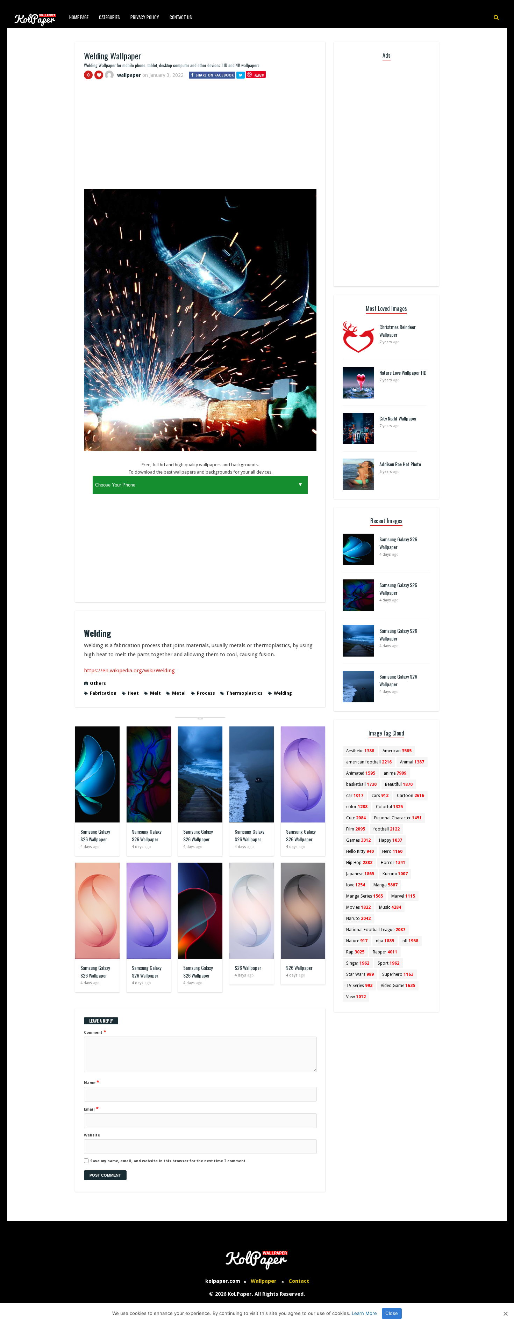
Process (206, 693)
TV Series (359, 985)
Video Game (398, 985)
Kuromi (395, 873)
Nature (356, 940)
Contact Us (181, 17)
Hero (392, 851)
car (354, 795)
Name (91, 1082)
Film (355, 829)
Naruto (358, 918)
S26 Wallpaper (248, 967)
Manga (385, 885)
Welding (283, 693)
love (355, 885)
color (356, 806)
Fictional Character (398, 817)
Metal (179, 693)
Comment (95, 1032)
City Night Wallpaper (398, 418)
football (386, 829)
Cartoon (410, 795)
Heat (133, 693)
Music (390, 907)
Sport (388, 963)
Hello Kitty (360, 851)
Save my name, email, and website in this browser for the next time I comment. (168, 1161)
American (397, 750)
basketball (361, 784)
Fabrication (103, 693)
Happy (390, 840)
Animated (360, 773)
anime (395, 773)
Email (91, 1109)
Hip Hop (359, 862)
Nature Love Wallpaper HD (403, 372)
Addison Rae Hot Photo (400, 464)
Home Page (78, 17)
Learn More (364, 1313)
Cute (356, 817)
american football (369, 762)
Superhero (397, 974)
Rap (355, 952)
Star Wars (360, 974)
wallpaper (129, 75)
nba (385, 940)
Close (391, 1313)
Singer (357, 963)
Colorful (389, 806)
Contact (298, 1281)
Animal (412, 762)
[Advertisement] (200, 137)
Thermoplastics (244, 693)
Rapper (385, 952)
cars (380, 795)
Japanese (360, 873)
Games (358, 840)
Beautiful (399, 784)
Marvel (403, 896)
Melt (155, 693)
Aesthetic (360, 750)
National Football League (375, 929)
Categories (109, 17)
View (356, 996)
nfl (410, 940)
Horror (393, 862)
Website (92, 1135)
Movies (358, 907)
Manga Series (364, 896)
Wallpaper (264, 1281)
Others (98, 683)
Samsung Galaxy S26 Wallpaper (95, 835)
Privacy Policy (144, 17)
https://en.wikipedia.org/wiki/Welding (129, 670)
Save (259, 75)
